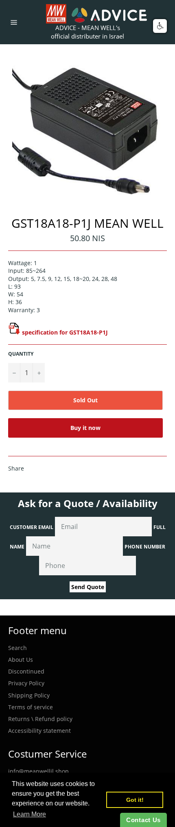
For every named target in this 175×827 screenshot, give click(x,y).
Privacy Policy (26, 683)
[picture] (14, 332)
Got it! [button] (135, 800)
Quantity (20, 354)
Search (17, 648)
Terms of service (30, 707)
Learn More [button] (29, 814)
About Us (20, 659)
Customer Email (31, 527)
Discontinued (26, 671)
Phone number (145, 546)
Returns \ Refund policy (40, 719)
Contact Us (143, 819)
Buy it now (85, 428)
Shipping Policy (29, 695)
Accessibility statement (39, 730)
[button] (160, 26)
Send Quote (87, 587)
